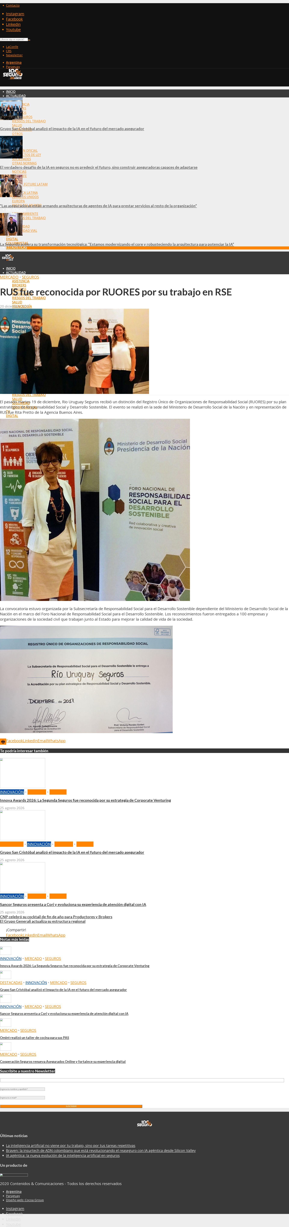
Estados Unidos (25, 197)
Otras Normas (24, 163)
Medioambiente (25, 214)
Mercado (9, 277)
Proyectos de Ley (26, 155)
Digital (12, 239)
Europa (18, 201)
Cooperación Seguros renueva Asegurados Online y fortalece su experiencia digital (63, 1062)
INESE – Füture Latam (30, 184)
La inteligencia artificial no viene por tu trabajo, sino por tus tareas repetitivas (70, 1145)
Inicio (11, 91)
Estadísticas (16, 247)
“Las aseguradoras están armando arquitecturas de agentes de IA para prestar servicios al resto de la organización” (98, 205)
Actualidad (16, 96)
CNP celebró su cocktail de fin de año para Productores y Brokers (56, 916)
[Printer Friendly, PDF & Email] (3, 741)
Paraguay (13, 66)
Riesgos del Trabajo (29, 121)
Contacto (13, 5)
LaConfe (12, 47)
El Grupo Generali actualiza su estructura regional (42, 921)
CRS (8, 51)
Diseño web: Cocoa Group (25, 1200)
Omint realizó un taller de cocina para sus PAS (34, 1038)
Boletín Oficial (25, 150)
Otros (17, 134)
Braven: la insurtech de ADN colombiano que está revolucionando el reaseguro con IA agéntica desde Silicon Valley (101, 1150)
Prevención (16, 209)
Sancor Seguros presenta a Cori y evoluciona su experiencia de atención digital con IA (73, 904)
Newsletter (14, 55)
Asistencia (21, 281)
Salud (17, 125)
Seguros (30, 277)
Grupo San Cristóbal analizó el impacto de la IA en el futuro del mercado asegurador (72, 128)
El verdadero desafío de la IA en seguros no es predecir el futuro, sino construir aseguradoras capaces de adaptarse (98, 167)
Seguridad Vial (24, 230)
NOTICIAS (19, 171)
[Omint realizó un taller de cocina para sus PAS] (5, 1025)
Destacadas (11, 844)
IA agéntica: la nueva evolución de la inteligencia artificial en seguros (63, 1155)
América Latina (25, 192)
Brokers (19, 285)
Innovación (12, 792)
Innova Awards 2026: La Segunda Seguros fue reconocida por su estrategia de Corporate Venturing (85, 800)
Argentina (14, 62)
